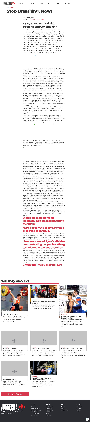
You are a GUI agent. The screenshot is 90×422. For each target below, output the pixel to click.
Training (34, 347)
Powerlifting (34, 300)
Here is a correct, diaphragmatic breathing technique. (43, 229)
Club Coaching (35, 413)
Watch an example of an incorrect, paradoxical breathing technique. (43, 221)
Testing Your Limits (9, 379)
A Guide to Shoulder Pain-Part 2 (72, 349)
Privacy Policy (64, 410)
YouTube (78, 408)
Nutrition (48, 413)
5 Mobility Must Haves (10, 314)
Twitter (78, 411)
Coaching (21, 3)
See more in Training (15, 394)
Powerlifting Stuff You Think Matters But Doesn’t (41, 379)
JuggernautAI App (36, 408)
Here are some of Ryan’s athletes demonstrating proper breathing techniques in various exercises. (44, 244)
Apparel (63, 406)
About (49, 3)
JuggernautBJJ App (36, 410)
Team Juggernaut (37, 19)
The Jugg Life (49, 406)
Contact (58, 3)
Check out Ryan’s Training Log (42, 264)
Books (62, 408)
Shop (41, 3)
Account (67, 3)
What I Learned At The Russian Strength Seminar (71, 317)
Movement (5, 313)
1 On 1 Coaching (35, 411)
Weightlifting (49, 410)
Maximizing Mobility (9, 349)
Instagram (79, 406)
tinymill (12, 413)
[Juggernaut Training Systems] (8, 3)
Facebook (78, 410)
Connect (78, 404)
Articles (48, 404)
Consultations (34, 415)
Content (32, 3)
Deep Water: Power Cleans (41, 349)
